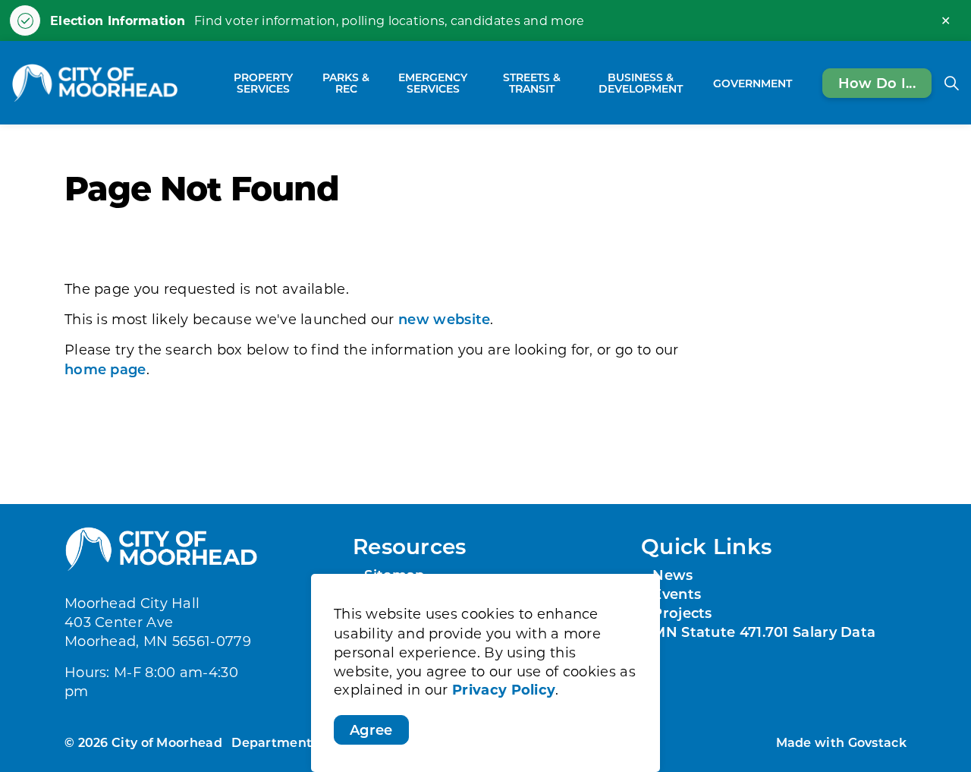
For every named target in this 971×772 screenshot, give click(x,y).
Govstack (877, 742)
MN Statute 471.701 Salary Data (763, 631)
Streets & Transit (532, 83)
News (672, 575)
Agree (371, 729)
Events (676, 594)
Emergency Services (432, 83)
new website (444, 319)
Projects (682, 612)
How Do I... (877, 82)
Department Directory (303, 742)
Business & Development (641, 83)
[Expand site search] (951, 83)
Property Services (263, 83)
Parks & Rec (345, 83)
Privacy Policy (503, 690)
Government (752, 82)
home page (105, 369)
